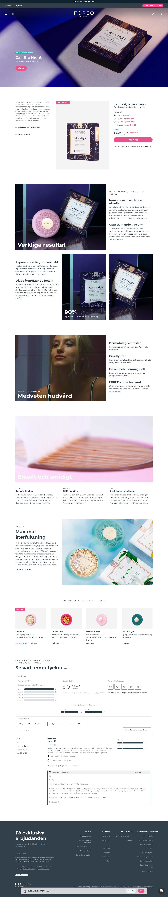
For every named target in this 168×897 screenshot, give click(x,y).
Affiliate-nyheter (146, 844)
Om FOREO (148, 836)
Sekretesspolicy (146, 861)
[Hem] (84, 14)
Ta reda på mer (23, 569)
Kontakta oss (85, 836)
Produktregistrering (124, 836)
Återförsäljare (147, 853)
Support (128, 840)
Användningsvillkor (145, 857)
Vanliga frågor (85, 851)
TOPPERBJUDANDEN (153, 6)
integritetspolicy (29, 869)
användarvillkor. (43, 869)
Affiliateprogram (146, 840)
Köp (141, 891)
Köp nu (21, 68)
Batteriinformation (83, 855)
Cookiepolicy (147, 871)
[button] (161, 891)
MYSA (150, 849)
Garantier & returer (83, 847)
